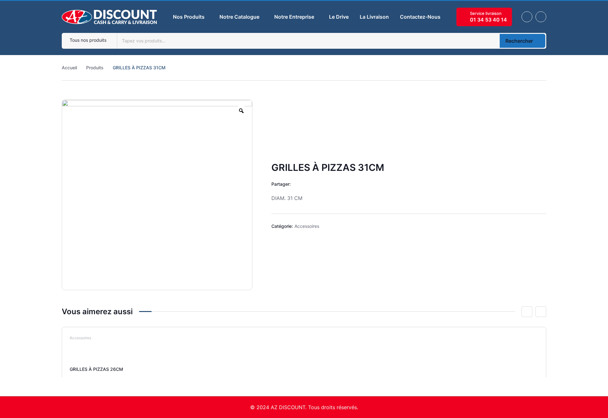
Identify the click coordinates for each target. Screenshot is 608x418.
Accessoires (306, 226)
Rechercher (519, 41)
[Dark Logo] (109, 17)
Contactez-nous (420, 17)
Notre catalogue (239, 17)
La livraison (374, 17)
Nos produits (189, 17)
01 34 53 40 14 (488, 19)
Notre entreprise (294, 17)
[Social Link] (527, 16)
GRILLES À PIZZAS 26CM (96, 369)
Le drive (339, 17)
